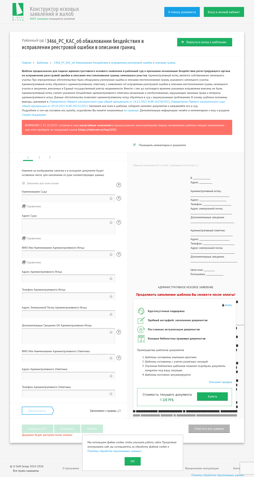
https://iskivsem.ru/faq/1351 (97, 129)
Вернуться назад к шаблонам (206, 42)
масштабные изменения (95, 125)
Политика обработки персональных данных (217, 475)
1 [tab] (28, 157)
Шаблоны (42, 62)
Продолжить (37, 411)
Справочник (34, 206)
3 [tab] (49, 157)
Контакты (238, 468)
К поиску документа (182, 12)
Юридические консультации (202, 468)
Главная (26, 62)
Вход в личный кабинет (224, 12)
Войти (228, 305)
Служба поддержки (34, 114)
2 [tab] (39, 157)
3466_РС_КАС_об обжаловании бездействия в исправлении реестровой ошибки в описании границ (114, 62)
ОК (133, 461)
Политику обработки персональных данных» (115, 451)
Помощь (118, 185)
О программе (71, 468)
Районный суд (33, 40)
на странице (131, 110)
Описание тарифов (220, 382)
